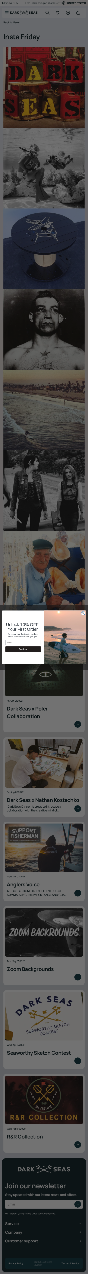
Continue (23, 649)
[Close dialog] (83, 613)
